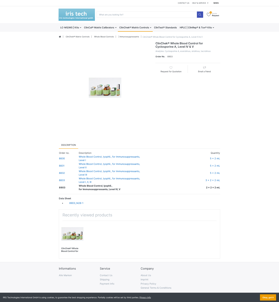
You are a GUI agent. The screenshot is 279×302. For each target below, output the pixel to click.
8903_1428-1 (76, 203)
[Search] (200, 14)
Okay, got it (268, 297)
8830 (62, 158)
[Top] (60, 36)
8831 (61, 165)
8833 (62, 180)
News (216, 3)
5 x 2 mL (215, 158)
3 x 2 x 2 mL (212, 180)
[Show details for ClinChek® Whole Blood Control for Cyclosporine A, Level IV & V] (72, 234)
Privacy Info (145, 297)
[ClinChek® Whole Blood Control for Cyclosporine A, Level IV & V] (105, 88)
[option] (105, 88)
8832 (62, 172)
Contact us (183, 3)
